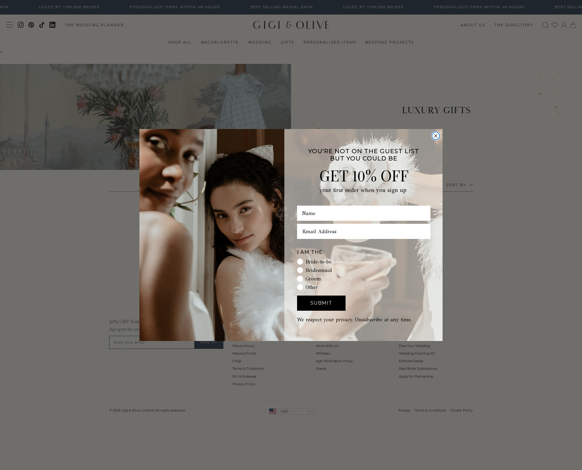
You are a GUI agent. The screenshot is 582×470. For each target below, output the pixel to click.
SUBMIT (321, 303)
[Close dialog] (436, 136)
